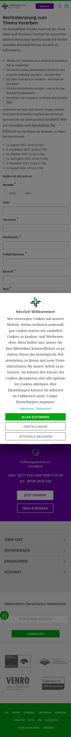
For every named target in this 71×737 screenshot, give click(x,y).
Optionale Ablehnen (35, 436)
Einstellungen (35, 427)
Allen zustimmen (35, 417)
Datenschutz (43, 408)
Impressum (27, 408)
